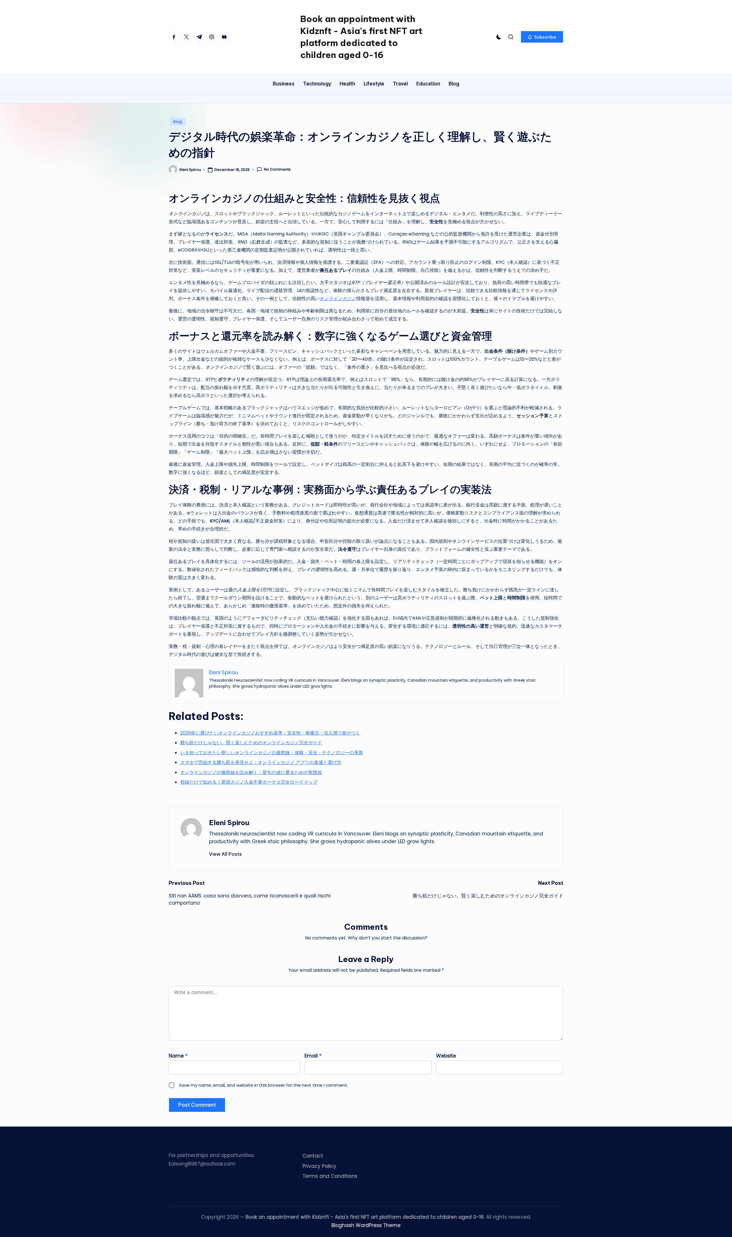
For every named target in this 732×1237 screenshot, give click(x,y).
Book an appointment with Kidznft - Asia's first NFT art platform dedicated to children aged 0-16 (361, 36)
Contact (313, 1155)
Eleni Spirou (229, 822)
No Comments (277, 169)
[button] (542, 37)
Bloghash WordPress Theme (366, 1225)
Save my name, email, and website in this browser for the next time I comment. (263, 1085)
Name (178, 1055)
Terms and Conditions (330, 1176)
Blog (177, 121)
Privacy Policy (319, 1166)
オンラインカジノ (338, 298)
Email (313, 1055)
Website (446, 1055)
